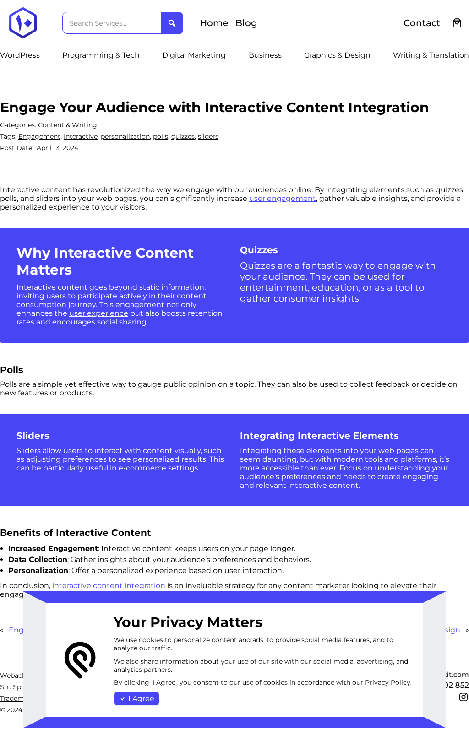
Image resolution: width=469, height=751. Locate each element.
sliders (208, 136)
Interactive (81, 136)
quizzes (183, 136)
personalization (125, 136)
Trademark (17, 698)
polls (160, 136)
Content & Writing (67, 125)
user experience (98, 313)
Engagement (39, 136)
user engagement (282, 198)
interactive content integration (108, 585)
